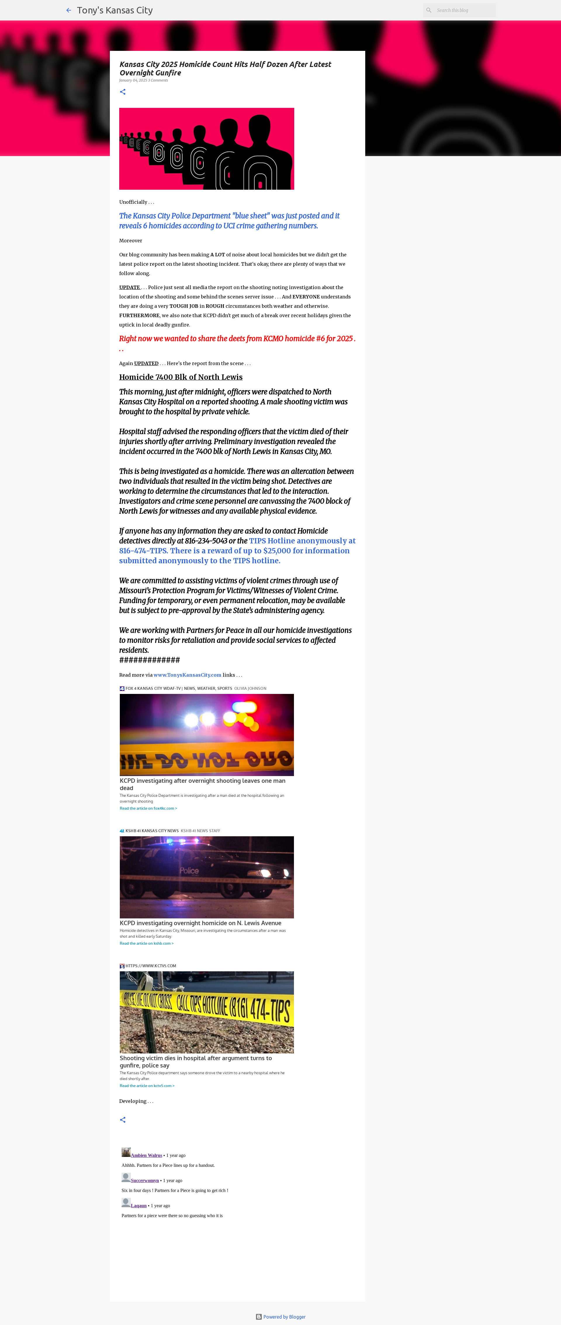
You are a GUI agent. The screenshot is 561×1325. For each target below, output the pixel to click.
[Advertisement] (413, 261)
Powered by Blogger (284, 1316)
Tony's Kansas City (115, 10)
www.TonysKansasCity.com (187, 675)
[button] (122, 92)
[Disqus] (237, 1218)
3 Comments (158, 80)
